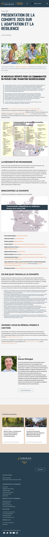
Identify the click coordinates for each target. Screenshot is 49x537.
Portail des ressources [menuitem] (7, 515)
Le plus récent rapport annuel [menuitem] (8, 517)
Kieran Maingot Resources (25, 390)
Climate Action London (20, 244)
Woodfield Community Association (35, 244)
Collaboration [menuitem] (5, 486)
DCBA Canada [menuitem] (5, 495)
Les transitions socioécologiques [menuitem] (9, 506)
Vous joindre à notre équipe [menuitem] (8, 522)
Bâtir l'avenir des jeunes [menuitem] (7, 504)
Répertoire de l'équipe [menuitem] (7, 477)
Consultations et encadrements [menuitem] (9, 511)
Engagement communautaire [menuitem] (8, 488)
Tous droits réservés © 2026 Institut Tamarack (11, 530)
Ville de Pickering (34, 247)
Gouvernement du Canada (32, 341)
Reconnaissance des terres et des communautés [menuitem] (12, 479)
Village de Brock (13, 248)
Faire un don (40, 469)
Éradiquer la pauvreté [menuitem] (7, 501)
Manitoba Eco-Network (41, 268)
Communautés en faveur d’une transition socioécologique (23, 108)
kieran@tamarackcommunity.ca (14, 337)
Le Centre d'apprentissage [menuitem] (8, 513)
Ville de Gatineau (18, 241)
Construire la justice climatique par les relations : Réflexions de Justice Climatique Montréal (35, 434)
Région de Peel (21, 251)
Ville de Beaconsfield (22, 235)
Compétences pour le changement (12, 484)
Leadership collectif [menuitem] (6, 490)
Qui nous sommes (7, 475)
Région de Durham (24, 247)
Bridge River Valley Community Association (15, 263)
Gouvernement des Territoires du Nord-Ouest (31, 257)
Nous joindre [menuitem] (5, 524)
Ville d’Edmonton (19, 238)
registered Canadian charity (22, 66)
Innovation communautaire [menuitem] (8, 492)
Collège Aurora (18, 259)
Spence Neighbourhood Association (25, 268)
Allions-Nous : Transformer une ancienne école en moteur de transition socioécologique (12, 434)
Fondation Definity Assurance (9, 343)
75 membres (27, 114)
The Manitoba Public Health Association (32, 254)
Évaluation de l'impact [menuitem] (7, 494)
